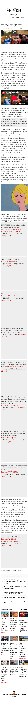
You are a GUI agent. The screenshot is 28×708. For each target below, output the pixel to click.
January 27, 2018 (6, 236)
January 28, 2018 (6, 300)
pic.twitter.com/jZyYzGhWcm (10, 231)
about (22, 17)
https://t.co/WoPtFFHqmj (9, 261)
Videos (12, 28)
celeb (17, 17)
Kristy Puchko (6, 28)
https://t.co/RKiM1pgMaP (9, 405)
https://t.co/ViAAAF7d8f (9, 296)
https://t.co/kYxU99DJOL (9, 472)
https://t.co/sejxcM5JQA (12, 332)
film (5, 17)
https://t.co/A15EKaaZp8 (13, 229)
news (13, 17)
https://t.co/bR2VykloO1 (9, 438)
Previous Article (11, 576)
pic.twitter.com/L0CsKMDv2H (11, 541)
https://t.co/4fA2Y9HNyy (15, 367)
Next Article (19, 576)
